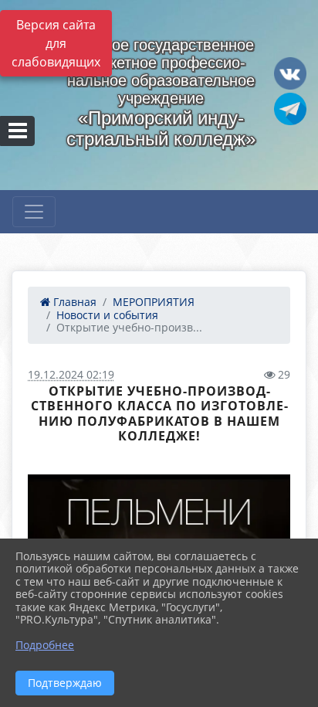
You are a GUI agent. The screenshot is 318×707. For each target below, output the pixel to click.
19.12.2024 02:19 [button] (71, 374)
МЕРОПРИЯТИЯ (154, 301)
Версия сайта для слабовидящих (56, 43)
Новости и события (107, 315)
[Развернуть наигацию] (34, 211)
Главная (73, 301)
